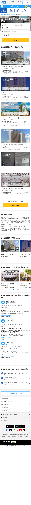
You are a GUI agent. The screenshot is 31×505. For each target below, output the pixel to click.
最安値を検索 (15, 205)
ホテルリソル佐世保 (6, 315)
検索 (15, 40)
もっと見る (14, 362)
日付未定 (5, 27)
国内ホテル (7, 14)
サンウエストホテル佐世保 (7, 356)
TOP (2, 14)
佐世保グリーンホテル (6, 337)
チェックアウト (20, 24)
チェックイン (6, 24)
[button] (15, 31)
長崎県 (13, 14)
